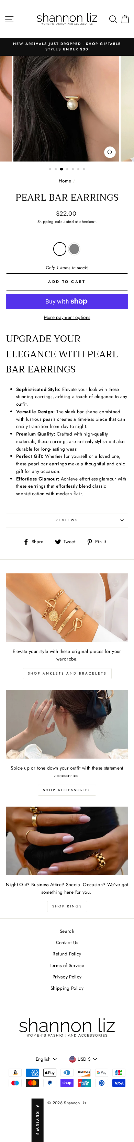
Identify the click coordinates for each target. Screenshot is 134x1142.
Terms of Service (67, 965)
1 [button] (51, 169)
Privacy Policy (67, 976)
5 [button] (73, 169)
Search (67, 931)
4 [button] (68, 169)
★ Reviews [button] (38, 1120)
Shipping (45, 221)
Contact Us (67, 942)
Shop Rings (67, 906)
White (60, 249)
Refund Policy (67, 953)
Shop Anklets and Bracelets (67, 673)
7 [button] (84, 169)
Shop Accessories (67, 790)
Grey (74, 249)
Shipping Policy (67, 988)
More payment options (67, 317)
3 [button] (62, 169)
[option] (67, 46)
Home (65, 180)
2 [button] (56, 169)
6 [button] (79, 169)
